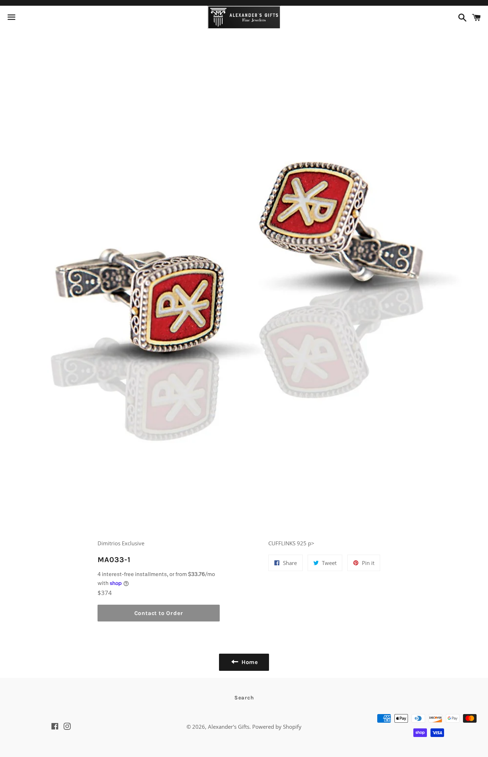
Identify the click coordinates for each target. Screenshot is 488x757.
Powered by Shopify (277, 726)
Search (244, 697)
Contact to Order (158, 613)
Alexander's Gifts (228, 726)
